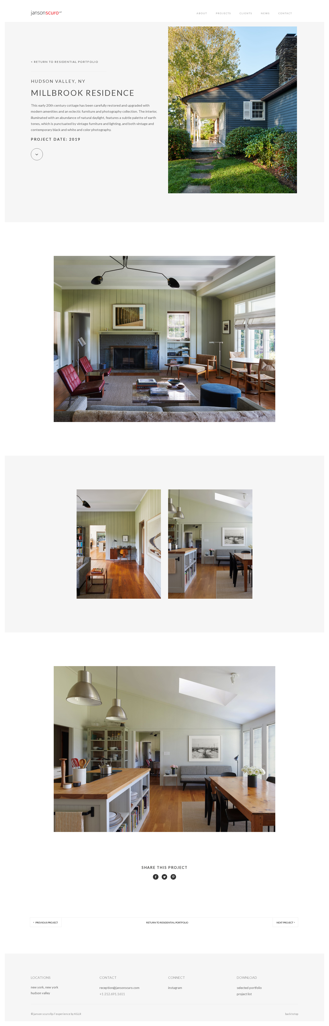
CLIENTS (246, 13)
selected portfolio (249, 988)
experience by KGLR (68, 1013)
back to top (291, 1013)
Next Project (284, 922)
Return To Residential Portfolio (167, 922)
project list (244, 994)
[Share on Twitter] (164, 878)
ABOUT (202, 13)
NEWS (265, 13)
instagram (175, 988)
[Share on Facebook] (155, 878)
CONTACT (285, 13)
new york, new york (44, 987)
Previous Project (46, 922)
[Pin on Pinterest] (173, 878)
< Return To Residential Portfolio (65, 62)
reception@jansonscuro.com (119, 988)
